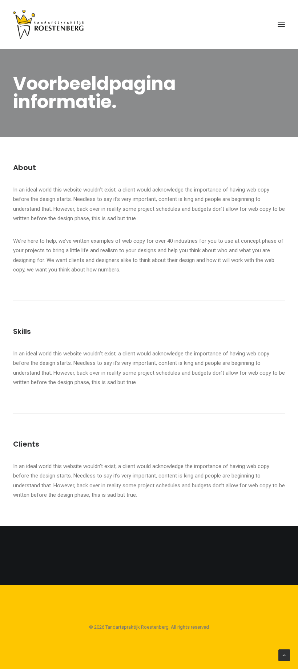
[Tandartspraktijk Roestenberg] (48, 24)
